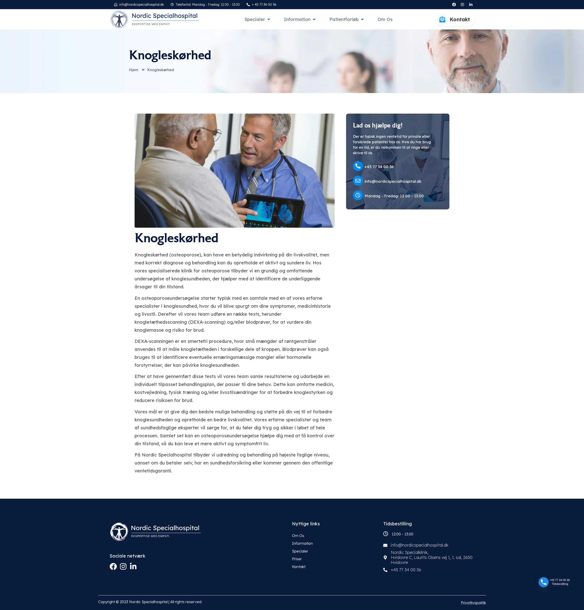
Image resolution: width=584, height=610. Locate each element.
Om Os (385, 19)
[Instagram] (462, 4)
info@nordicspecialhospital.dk (393, 181)
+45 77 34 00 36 (379, 166)
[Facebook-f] (454, 4)
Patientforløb (344, 19)
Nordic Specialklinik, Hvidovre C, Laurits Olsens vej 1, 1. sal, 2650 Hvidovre (431, 557)
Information (297, 19)
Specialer (254, 19)
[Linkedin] (133, 566)
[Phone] (544, 582)
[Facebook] (113, 566)
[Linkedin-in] (470, 4)
